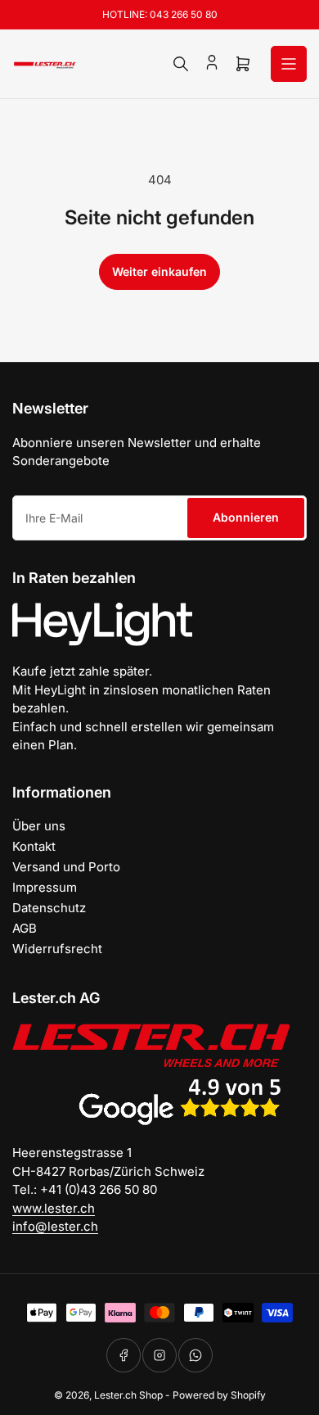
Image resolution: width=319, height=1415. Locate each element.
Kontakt (34, 846)
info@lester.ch (55, 1226)
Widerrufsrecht (57, 948)
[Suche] (181, 64)
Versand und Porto (66, 867)
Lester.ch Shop (128, 1395)
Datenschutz (49, 907)
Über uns (38, 826)
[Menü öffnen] (289, 64)
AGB (24, 928)
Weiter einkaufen (159, 271)
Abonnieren (246, 517)
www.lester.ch (53, 1208)
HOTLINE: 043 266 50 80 (160, 14)
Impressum (44, 887)
